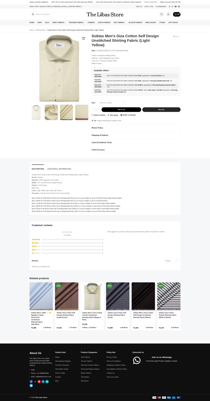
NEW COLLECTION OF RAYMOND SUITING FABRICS (172, 2)
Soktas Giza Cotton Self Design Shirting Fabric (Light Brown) (66, 315)
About (57, 357)
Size (93, 103)
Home (32, 30)
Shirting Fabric (40, 30)
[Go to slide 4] (62, 100)
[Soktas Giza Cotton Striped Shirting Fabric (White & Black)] (169, 296)
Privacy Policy (112, 357)
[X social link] (35, 381)
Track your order (113, 377)
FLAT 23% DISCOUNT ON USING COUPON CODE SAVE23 (109, 2)
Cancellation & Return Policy (117, 369)
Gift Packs (85, 381)
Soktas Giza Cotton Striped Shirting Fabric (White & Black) (167, 315)
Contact (58, 377)
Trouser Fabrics (86, 361)
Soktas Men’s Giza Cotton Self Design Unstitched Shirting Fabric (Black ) (143, 315)
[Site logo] (105, 14)
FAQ (57, 381)
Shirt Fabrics (85, 357)
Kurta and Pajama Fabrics (90, 369)
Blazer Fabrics (86, 373)
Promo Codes (60, 373)
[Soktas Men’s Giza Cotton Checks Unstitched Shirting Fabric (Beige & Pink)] (92, 296)
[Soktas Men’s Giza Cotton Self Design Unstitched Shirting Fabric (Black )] (143, 296)
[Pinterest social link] (178, 6)
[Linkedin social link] (43, 381)
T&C (163, 75)
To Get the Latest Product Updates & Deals (161, 361)
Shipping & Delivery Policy (116, 365)
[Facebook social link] (169, 6)
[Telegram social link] (31, 385)
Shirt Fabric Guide (61, 369)
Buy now (161, 109)
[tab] (38, 167)
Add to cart (121, 109)
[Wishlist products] (161, 14)
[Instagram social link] (172, 6)
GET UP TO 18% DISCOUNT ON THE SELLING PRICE (63, 2)
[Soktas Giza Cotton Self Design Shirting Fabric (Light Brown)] (66, 296)
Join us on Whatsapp (162, 357)
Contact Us (111, 373)
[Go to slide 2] (57, 100)
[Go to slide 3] (60, 100)
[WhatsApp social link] (47, 381)
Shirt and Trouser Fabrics (90, 365)
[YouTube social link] (175, 6)
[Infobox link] (56, 7)
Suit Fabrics (85, 377)
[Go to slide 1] (55, 100)
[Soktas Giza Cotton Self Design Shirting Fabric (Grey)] (117, 296)
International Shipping (63, 361)
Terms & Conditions (114, 361)
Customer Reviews (62, 365)
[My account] (168, 14)
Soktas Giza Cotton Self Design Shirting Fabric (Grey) (117, 315)
